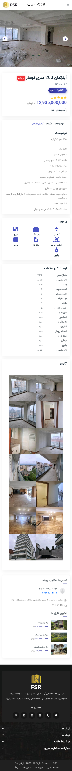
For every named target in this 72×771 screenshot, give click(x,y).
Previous (5, 38)
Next (65, 38)
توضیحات (59, 124)
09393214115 (49, 593)
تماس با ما (26, 768)
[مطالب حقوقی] (24, 715)
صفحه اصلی (53, 768)
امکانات (49, 124)
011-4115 (57, 605)
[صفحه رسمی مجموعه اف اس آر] (32, 715)
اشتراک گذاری (56, 90)
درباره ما (39, 768)
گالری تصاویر (37, 124)
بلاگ (16, 768)
